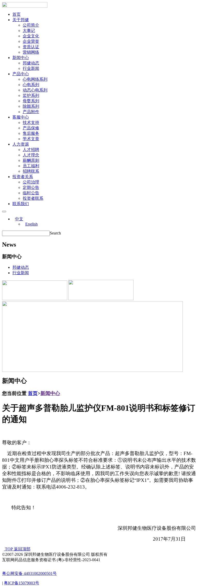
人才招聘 (31, 149)
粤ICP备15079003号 (21, 583)
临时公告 (31, 193)
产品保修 (31, 128)
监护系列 (31, 95)
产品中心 (20, 74)
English (31, 224)
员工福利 (31, 166)
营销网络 (31, 52)
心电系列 (31, 84)
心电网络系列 (35, 79)
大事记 (29, 30)
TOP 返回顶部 (17, 549)
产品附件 (31, 112)
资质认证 (31, 47)
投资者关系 (22, 176)
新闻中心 (20, 57)
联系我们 (20, 203)
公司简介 (31, 25)
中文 (19, 219)
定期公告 (31, 187)
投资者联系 (33, 198)
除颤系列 (31, 106)
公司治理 (31, 182)
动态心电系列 (35, 90)
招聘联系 (31, 171)
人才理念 (31, 155)
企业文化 (31, 36)
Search (55, 233)
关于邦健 (20, 20)
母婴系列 (31, 101)
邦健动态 (31, 63)
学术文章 (31, 139)
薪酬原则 (31, 160)
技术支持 (31, 122)
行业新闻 (31, 68)
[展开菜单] (4, 211)
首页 (16, 14)
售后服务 (31, 133)
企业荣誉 (31, 41)
